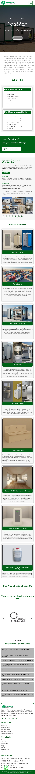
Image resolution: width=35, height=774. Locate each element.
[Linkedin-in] (9, 216)
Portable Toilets (10, 94)
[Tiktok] (21, 216)
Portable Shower (10, 106)
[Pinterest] (18, 216)
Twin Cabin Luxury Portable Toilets (14, 120)
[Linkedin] (9, 718)
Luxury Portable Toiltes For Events (14, 116)
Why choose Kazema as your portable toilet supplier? (15, 655)
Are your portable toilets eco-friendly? (13, 679)
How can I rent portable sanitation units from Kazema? (15, 684)
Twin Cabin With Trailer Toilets (13, 122)
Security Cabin (10, 100)
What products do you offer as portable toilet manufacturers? (15, 650)
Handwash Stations (11, 102)
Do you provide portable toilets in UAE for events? (17, 660)
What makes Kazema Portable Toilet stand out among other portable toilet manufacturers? (16, 689)
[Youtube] (15, 216)
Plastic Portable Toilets (12, 124)
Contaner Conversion (11, 98)
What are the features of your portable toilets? (15, 670)
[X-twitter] (6, 216)
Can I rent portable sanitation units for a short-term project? (16, 665)
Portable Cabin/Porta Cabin (13, 96)
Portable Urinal (10, 104)
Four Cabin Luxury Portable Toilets (14, 118)
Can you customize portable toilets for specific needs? (16, 695)
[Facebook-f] (3, 216)
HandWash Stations (11, 128)
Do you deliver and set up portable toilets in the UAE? (16, 675)
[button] (31, 3)
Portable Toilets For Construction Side (15, 126)
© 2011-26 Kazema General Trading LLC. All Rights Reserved (17, 772)
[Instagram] (12, 216)
